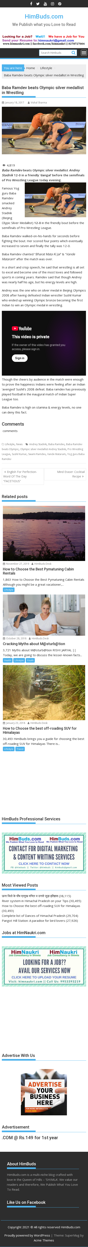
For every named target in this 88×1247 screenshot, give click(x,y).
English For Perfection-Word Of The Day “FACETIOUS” (20, 476)
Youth (30, 660)
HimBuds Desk (42, 563)
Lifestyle (10, 444)
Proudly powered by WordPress (27, 1235)
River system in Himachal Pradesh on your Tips (35, 901)
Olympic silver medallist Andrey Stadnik (43, 449)
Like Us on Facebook (26, 1202)
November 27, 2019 (17, 563)
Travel (20, 748)
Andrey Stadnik (38, 444)
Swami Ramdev (37, 454)
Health (7, 660)
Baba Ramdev (56, 444)
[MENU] (84, 53)
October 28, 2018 (16, 638)
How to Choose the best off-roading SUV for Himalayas (41, 906)
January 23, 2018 (15, 723)
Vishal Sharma (39, 102)
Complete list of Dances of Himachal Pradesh (33, 916)
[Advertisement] (32, 782)
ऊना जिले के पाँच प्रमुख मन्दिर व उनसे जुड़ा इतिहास (30, 896)
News (19, 444)
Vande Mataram (56, 454)
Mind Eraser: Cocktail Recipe (71, 474)
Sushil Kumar (19, 454)
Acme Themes (44, 1240)
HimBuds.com (44, 16)
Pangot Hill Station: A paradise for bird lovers (33, 920)
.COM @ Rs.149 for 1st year (30, 1137)
